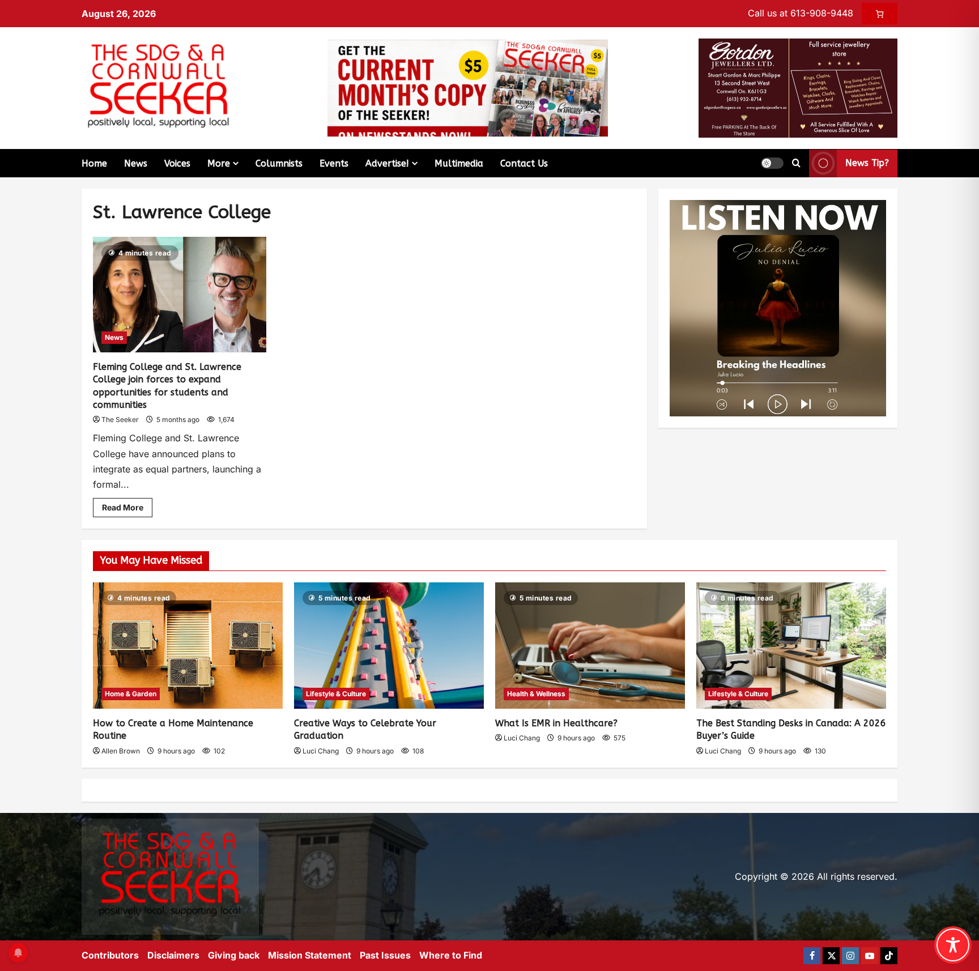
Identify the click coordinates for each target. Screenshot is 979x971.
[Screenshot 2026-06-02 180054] (798, 87)
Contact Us (524, 163)
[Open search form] (796, 163)
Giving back (233, 955)
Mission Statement (309, 955)
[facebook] (811, 955)
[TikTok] (888, 955)
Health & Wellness (536, 693)
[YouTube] (869, 955)
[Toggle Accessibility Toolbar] (953, 945)
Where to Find (450, 955)
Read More (127, 505)
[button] (772, 163)
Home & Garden (130, 693)
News (135, 163)
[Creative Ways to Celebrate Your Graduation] (389, 645)
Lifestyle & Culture (336, 693)
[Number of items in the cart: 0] (879, 13)
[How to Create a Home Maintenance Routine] (188, 645)
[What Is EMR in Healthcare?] (590, 645)
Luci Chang (321, 751)
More (218, 163)
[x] (831, 955)
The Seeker (120, 419)
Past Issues (385, 955)
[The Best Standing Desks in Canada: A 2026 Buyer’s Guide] (791, 645)
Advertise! (387, 163)
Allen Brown (120, 751)
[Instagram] (850, 955)
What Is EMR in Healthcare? (556, 723)
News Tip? (867, 162)
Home (94, 163)
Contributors (110, 955)
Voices (177, 163)
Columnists (279, 163)
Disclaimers (173, 955)
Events (334, 163)
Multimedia (459, 163)
